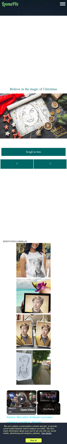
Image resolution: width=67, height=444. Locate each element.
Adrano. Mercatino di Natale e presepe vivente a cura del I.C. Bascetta (21, 395)
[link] (12, 395)
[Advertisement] (33, 51)
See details (46, 433)
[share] (30, 393)
